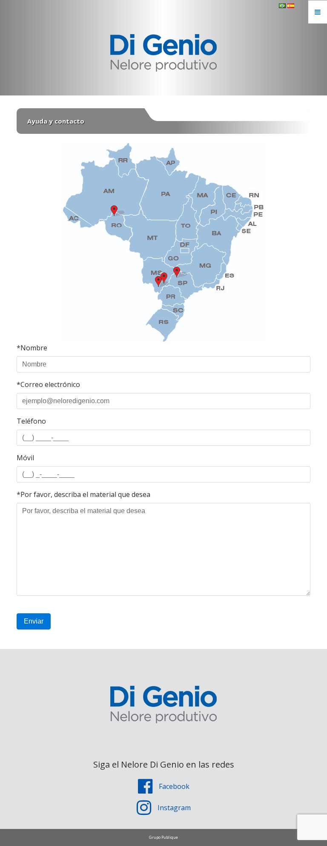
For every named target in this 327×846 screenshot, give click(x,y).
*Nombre (32, 347)
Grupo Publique (163, 837)
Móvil (25, 457)
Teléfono (31, 421)
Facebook (174, 786)
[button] (317, 12)
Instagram (174, 807)
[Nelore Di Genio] (163, 53)
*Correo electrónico (48, 384)
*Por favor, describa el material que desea (83, 494)
